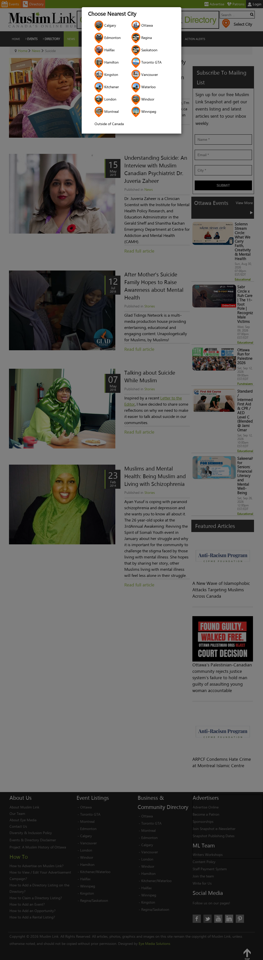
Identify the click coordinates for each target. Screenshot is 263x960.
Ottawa (146, 25)
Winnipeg (148, 111)
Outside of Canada (109, 123)
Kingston (110, 74)
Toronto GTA (151, 62)
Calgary (109, 25)
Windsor (147, 99)
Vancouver (149, 74)
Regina (146, 37)
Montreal (111, 111)
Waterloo (148, 86)
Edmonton (112, 37)
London (109, 99)
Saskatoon (148, 50)
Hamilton (111, 62)
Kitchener (111, 86)
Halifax (109, 50)
